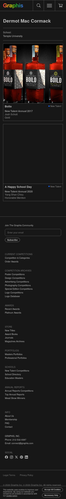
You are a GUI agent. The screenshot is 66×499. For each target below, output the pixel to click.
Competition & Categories (17, 257)
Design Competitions (15, 277)
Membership (11, 419)
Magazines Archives (14, 341)
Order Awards (11, 261)
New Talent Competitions (17, 370)
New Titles (10, 330)
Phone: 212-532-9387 (15, 439)
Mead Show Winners (15, 398)
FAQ (7, 423)
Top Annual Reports (14, 394)
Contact (8, 426)
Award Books (11, 334)
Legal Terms (9, 475)
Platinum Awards (13, 312)
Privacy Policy (26, 475)
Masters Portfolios (13, 354)
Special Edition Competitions (19, 288)
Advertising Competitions (17, 281)
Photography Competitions (18, 285)
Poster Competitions (15, 274)
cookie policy (11, 495)
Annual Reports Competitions (19, 390)
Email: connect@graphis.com (19, 443)
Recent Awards (12, 308)
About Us (9, 415)
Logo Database (12, 296)
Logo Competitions (14, 292)
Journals (9, 337)
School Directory (13, 374)
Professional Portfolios (16, 357)
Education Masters (14, 377)
